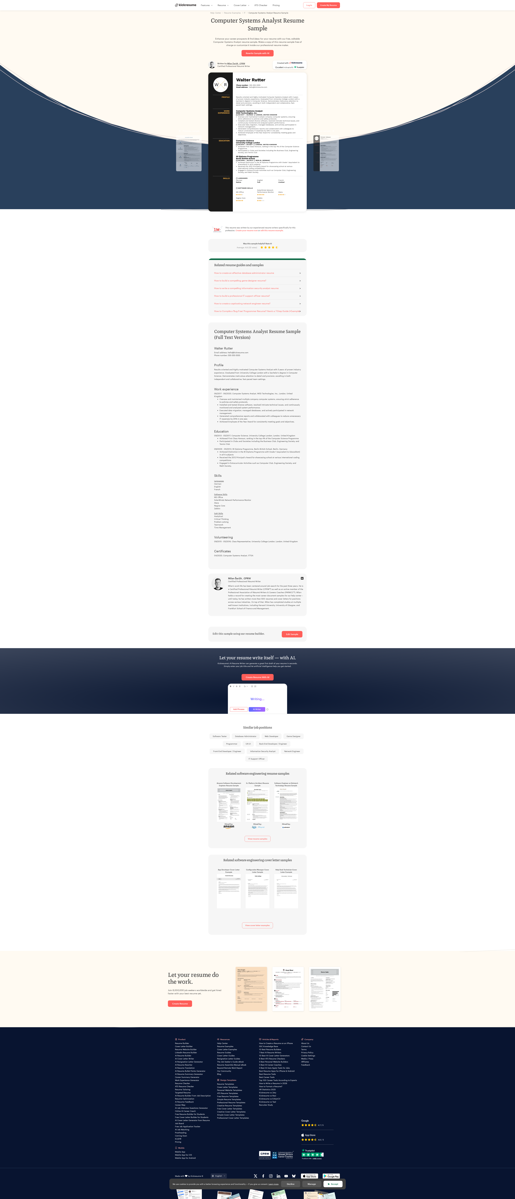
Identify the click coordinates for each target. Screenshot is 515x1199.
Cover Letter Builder (184, 1046)
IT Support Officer (257, 759)
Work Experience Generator (187, 1080)
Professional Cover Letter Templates (233, 1118)
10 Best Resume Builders (270, 1049)
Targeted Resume (183, 1092)
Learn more (273, 1184)
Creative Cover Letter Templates (231, 1112)
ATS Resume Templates (227, 1093)
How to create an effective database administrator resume (244, 273)
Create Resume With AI (257, 677)
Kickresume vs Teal (267, 1102)
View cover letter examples (257, 925)
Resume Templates (225, 1084)
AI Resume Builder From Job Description (193, 1095)
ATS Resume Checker (184, 1086)
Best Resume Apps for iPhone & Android (277, 1071)
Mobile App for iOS (183, 1155)
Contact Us (306, 1046)
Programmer (231, 744)
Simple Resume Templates (229, 1099)
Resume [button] (222, 5)
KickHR (178, 1139)
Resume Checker (182, 1083)
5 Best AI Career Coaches (270, 1065)
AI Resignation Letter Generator (189, 1062)
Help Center (222, 1043)
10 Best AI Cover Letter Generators (274, 1055)
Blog (219, 1074)
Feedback (305, 1065)
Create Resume (180, 1003)
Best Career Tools (267, 1077)
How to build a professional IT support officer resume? (242, 296)
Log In (309, 5)
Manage (312, 1184)
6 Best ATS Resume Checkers (272, 1058)
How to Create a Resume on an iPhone (276, 1043)
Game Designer (294, 736)
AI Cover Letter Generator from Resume (192, 1120)
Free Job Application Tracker (187, 1126)
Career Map (180, 1105)
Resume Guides (224, 1052)
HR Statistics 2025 (267, 1089)
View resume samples (257, 839)
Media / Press (307, 1058)
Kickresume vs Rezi (267, 1095)
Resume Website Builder (186, 1049)
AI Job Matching (182, 1129)
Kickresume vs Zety (267, 1092)
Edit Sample (292, 634)
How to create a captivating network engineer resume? (242, 303)
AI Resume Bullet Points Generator (190, 1071)
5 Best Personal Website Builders (273, 1062)
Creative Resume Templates (229, 1105)
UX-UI (248, 744)
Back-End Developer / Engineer (273, 744)
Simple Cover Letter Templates (230, 1115)
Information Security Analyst (262, 751)
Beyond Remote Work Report (229, 1068)
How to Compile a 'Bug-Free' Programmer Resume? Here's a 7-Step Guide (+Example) (257, 311)
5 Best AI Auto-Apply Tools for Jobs (274, 1068)
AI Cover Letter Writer (184, 1058)
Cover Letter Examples (227, 1049)
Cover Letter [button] (240, 5)
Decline (290, 1184)
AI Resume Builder (183, 1055)
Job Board (179, 1123)
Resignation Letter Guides (228, 1058)
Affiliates (305, 1062)
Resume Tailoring (182, 1089)
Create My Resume (328, 5)
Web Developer (271, 736)
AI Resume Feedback (184, 1102)
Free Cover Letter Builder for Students (191, 1117)
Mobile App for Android (185, 1158)
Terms (304, 1049)
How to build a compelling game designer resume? (240, 280)
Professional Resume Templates (231, 1102)
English (218, 1176)
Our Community (224, 1071)
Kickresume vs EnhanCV (269, 1099)
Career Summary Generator (187, 1077)
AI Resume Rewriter (183, 1065)
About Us (305, 1043)
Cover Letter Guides (226, 1055)
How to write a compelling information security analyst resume (246, 288)
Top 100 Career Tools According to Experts (278, 1080)
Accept (334, 1184)
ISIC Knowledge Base (268, 1046)
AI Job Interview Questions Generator (191, 1108)
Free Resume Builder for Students (190, 1114)
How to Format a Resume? (270, 1086)
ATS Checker (260, 5)
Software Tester (220, 736)
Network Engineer (292, 751)
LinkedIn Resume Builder (186, 1052)
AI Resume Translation (185, 1068)
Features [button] (205, 5)
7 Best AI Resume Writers (270, 1052)
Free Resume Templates (227, 1096)
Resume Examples (225, 1046)
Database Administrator (245, 736)
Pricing (276, 5)
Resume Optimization (184, 1099)
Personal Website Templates (229, 1090)
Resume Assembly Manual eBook (231, 1065)
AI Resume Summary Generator (189, 1074)
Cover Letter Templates (227, 1087)
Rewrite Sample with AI (257, 53)
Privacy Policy (307, 1052)
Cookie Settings (308, 1055)
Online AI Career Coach (185, 1111)
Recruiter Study (266, 1105)
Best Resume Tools (267, 1074)
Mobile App (180, 1152)
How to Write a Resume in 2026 (273, 1083)
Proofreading (180, 1132)
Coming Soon (181, 1136)
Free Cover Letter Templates (229, 1108)
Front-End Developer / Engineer (227, 751)
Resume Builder (182, 1043)
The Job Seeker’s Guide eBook (230, 1062)
